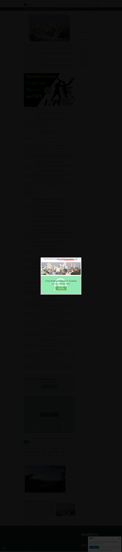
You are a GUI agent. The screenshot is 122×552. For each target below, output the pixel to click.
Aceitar (94, 547)
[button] (119, 538)
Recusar (104, 547)
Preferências (115, 547)
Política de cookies (100, 550)
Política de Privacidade (107, 550)
